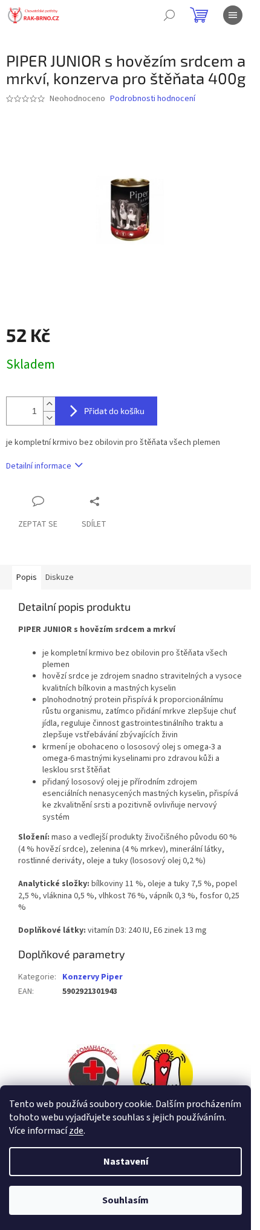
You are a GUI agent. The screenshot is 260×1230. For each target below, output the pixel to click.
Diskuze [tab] (59, 577)
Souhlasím (125, 1200)
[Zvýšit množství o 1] (49, 404)
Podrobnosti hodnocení (152, 99)
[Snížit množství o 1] (49, 418)
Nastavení (125, 1161)
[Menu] (233, 15)
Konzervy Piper (92, 977)
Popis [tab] (26, 577)
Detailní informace (38, 466)
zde (76, 1130)
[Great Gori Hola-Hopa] (93, 1074)
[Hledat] (169, 15)
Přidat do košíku (114, 411)
